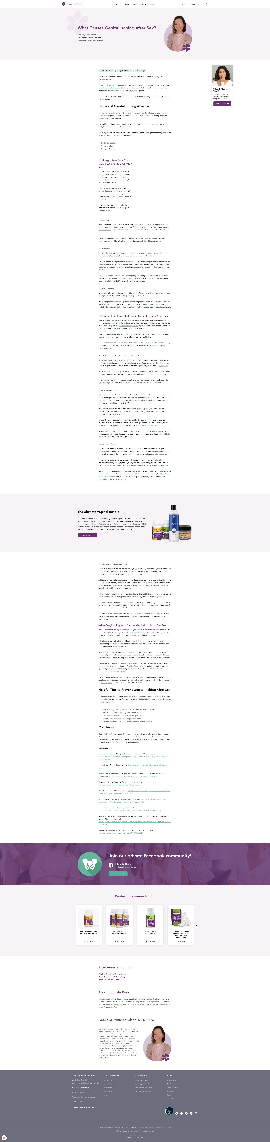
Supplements (108, 1091)
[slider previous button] (73, 925)
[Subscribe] (107, 1113)
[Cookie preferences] (4, 1137)
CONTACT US (77, 1101)
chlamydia (156, 345)
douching (150, 124)
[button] (117, 4)
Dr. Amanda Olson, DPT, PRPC (90, 37)
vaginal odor (163, 365)
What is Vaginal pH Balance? (109, 979)
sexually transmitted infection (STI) (112, 88)
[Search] (203, 3)
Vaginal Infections (124, 70)
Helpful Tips (140, 70)
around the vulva (105, 229)
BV (100, 395)
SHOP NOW (87, 535)
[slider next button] (196, 925)
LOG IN (183, 4)
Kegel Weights (108, 1084)
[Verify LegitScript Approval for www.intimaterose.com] (169, 1111)
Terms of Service (172, 1087)
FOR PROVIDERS (195, 4)
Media (169, 1084)
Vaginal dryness (138, 632)
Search (169, 1095)
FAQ (105, 1095)
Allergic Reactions (106, 70)
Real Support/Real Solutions (144, 1084)
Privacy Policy (171, 1091)
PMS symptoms (106, 682)
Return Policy (171, 1080)
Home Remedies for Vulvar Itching (112, 977)
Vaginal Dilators (109, 1080)
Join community (118, 873)
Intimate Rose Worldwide (143, 1091)
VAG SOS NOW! (222, 103)
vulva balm (121, 671)
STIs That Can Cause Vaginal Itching (112, 974)
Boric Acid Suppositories (147, 425)
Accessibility (171, 1099)
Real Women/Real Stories (143, 1087)
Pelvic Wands (108, 1087)
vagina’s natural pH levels (128, 325)
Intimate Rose (137, 1135)
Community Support (142, 1080)
